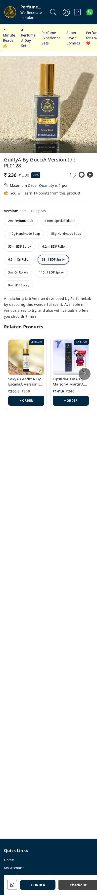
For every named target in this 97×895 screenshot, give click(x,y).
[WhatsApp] (82, 175)
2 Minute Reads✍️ (9, 38)
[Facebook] (90, 175)
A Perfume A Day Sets (28, 38)
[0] (77, 12)
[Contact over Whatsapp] (89, 12)
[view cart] (77, 12)
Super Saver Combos (73, 37)
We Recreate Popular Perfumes (31, 17)
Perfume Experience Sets (51, 37)
